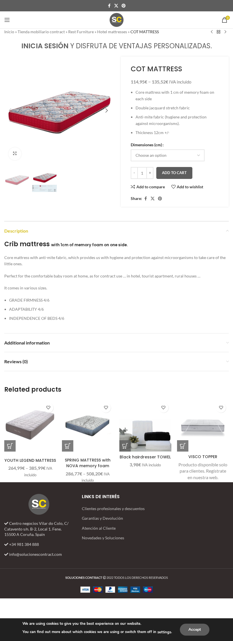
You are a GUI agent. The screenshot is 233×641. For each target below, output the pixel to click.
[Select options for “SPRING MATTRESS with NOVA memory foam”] (67, 446)
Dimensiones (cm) (146, 144)
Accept (194, 629)
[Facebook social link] (109, 6)
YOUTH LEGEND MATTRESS (30, 460)
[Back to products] (218, 32)
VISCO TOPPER (202, 457)
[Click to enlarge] (15, 153)
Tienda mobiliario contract (41, 31)
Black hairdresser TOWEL (145, 457)
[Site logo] (116, 19)
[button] (10, 110)
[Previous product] (211, 32)
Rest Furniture (81, 31)
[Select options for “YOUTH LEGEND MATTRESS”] (10, 446)
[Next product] (225, 32)
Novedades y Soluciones (103, 537)
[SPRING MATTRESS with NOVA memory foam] (88, 426)
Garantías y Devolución (102, 518)
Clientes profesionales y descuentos (113, 508)
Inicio (9, 31)
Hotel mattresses (112, 31)
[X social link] (116, 6)
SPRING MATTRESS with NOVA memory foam (88, 463)
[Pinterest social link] (123, 6)
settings (164, 632)
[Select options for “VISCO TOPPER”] (182, 446)
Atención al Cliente (99, 528)
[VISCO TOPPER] (203, 426)
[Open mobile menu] (7, 20)
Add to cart (174, 172)
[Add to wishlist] (48, 408)
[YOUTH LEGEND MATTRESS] (30, 426)
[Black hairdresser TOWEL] (145, 426)
